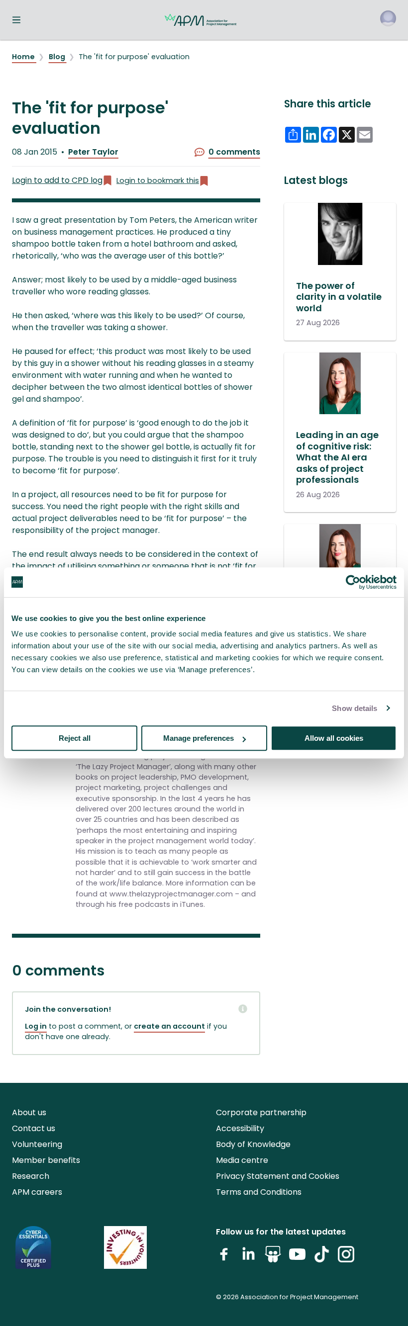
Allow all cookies (334, 738)
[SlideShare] (273, 1258)
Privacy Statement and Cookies (277, 1176)
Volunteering (37, 1144)
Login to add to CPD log (57, 180)
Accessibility (240, 1128)
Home (24, 57)
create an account (169, 1026)
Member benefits (46, 1160)
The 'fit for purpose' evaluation (134, 57)
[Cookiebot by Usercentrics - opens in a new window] (353, 582)
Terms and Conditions (259, 1192)
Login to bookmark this (157, 180)
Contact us (33, 1128)
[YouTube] (297, 1258)
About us (29, 1112)
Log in (36, 1026)
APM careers (37, 1192)
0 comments (234, 152)
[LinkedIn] (248, 1258)
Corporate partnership (261, 1112)
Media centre (242, 1160)
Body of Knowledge (253, 1144)
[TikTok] (321, 1258)
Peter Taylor (93, 152)
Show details (354, 708)
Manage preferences (198, 738)
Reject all (75, 738)
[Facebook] (224, 1258)
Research (30, 1176)
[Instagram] (346, 1258)
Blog (58, 57)
